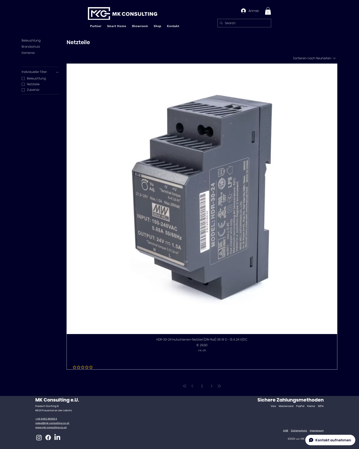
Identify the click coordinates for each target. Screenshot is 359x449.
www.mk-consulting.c (48, 427)
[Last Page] (219, 386)
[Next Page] (211, 386)
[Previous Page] (192, 386)
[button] (268, 11)
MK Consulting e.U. (57, 400)
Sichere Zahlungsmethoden (290, 400)
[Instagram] (39, 437)
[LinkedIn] (57, 437)
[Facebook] (48, 437)
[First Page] (184, 386)
